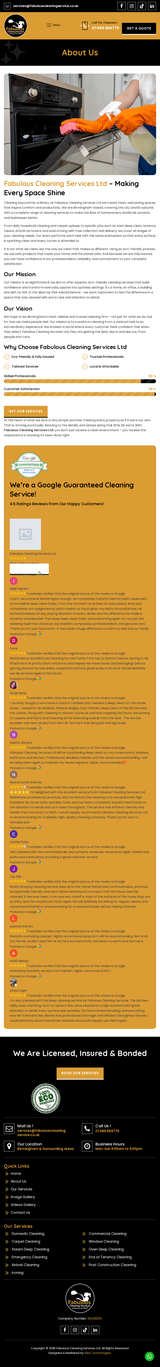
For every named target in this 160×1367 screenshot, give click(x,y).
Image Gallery (23, 1197)
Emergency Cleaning (29, 1257)
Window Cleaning (104, 1241)
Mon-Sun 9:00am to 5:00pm (118, 1149)
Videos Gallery (23, 1205)
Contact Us (20, 1212)
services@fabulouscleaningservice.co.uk (45, 6)
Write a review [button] (29, 568)
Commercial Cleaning (107, 1234)
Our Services (21, 1189)
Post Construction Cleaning (112, 1265)
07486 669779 (107, 1131)
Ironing (17, 1273)
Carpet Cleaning (26, 1241)
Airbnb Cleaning (25, 1265)
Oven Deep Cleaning (106, 1249)
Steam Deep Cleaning (30, 1249)
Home (16, 1173)
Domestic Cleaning (28, 1234)
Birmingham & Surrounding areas (45, 1149)
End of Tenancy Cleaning (110, 1257)
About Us (18, 1181)
